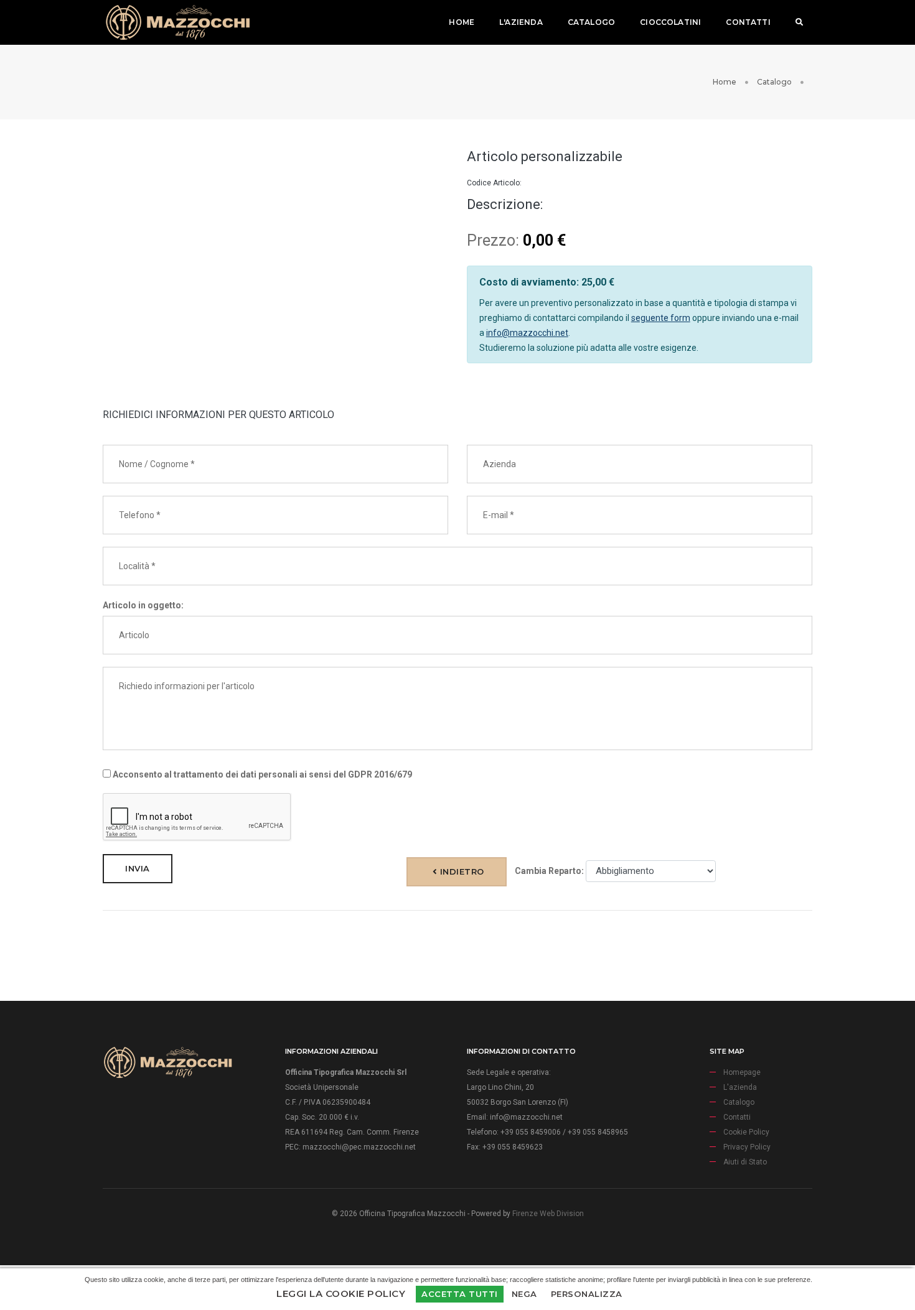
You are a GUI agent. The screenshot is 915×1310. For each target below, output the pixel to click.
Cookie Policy (746, 1132)
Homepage (742, 1072)
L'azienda (521, 22)
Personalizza (586, 1294)
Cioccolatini (670, 22)
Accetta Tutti (459, 1294)
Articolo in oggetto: (143, 605)
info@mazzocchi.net (527, 333)
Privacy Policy (747, 1147)
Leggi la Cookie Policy (340, 1293)
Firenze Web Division (548, 1213)
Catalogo (591, 22)
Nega (524, 1294)
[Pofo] (177, 22)
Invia (137, 868)
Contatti (748, 22)
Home (461, 22)
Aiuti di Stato (745, 1162)
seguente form (660, 318)
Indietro (460, 871)
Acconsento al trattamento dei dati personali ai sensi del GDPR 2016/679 (261, 774)
